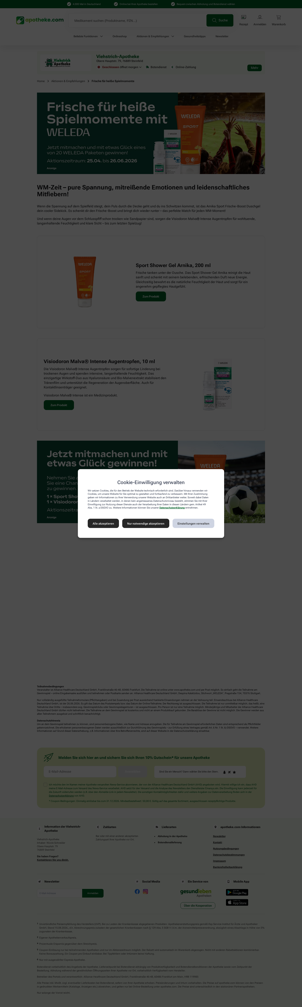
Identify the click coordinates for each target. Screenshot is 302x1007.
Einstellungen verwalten (193, 523)
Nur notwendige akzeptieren (145, 523)
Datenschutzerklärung (172, 507)
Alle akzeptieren (103, 523)
